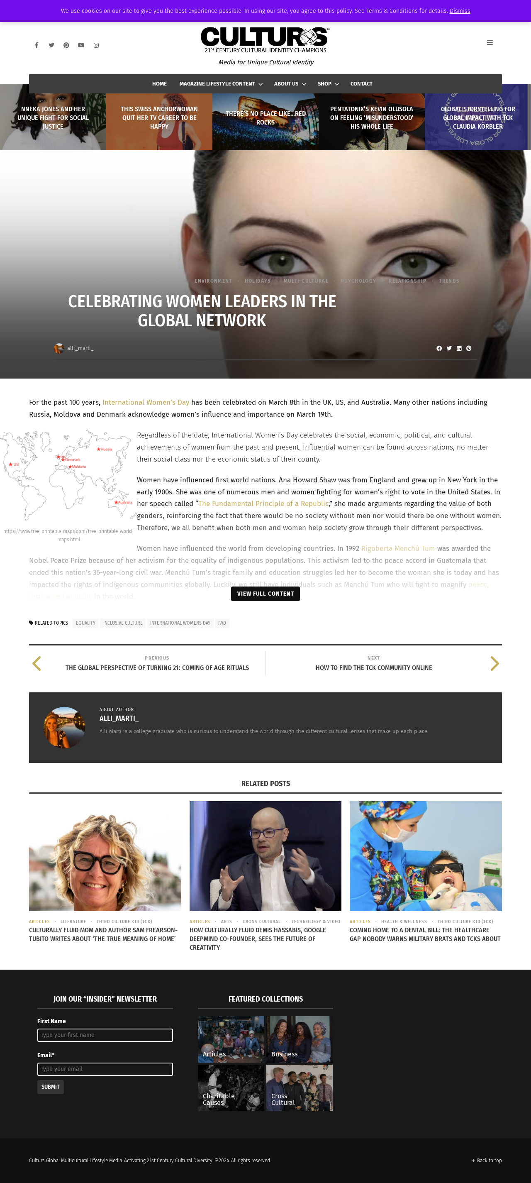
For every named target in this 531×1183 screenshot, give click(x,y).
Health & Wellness (404, 921)
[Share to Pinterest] (469, 348)
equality (85, 623)
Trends (449, 281)
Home (159, 84)
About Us (286, 84)
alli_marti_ (80, 348)
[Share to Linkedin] (459, 348)
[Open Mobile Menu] (494, 45)
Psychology (358, 281)
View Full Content (265, 593)
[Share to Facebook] (439, 348)
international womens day (180, 623)
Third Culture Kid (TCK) (124, 921)
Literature (73, 921)
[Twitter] (51, 45)
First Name (51, 1021)
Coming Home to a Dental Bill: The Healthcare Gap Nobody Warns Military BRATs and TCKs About (425, 934)
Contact (362, 84)
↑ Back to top (486, 1160)
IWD (222, 623)
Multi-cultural (306, 281)
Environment (213, 281)
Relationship (407, 281)
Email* (45, 1055)
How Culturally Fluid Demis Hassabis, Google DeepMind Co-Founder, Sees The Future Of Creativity (258, 938)
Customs (103, 281)
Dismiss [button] (460, 11)
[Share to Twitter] (449, 348)
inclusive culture (123, 623)
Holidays (258, 281)
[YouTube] (81, 45)
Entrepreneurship (155, 281)
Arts (226, 921)
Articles (66, 281)
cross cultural (262, 921)
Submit (50, 1086)
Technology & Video (316, 921)
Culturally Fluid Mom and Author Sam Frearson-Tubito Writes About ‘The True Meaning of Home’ (103, 934)
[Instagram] (96, 45)
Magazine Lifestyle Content (217, 84)
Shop (324, 84)
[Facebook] (36, 45)
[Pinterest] (66, 45)
